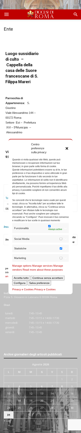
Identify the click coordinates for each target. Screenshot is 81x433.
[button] (67, 148)
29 (61, 408)
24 (8, 408)
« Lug (7, 420)
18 (19, 400)
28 (51, 408)
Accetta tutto (21, 277)
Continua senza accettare (47, 277)
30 (71, 408)
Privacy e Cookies (23, 289)
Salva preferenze (39, 282)
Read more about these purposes (43, 269)
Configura (19, 282)
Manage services (42, 265)
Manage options (21, 265)
